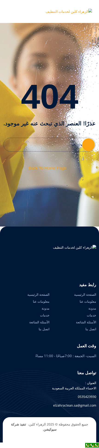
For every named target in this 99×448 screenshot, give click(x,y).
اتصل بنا (90, 329)
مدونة (92, 308)
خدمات (91, 315)
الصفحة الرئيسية (85, 294)
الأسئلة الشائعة (86, 322)
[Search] (88, 144)
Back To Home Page (47, 168)
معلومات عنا (88, 301)
